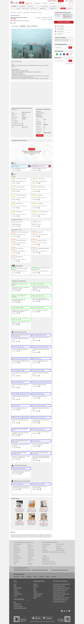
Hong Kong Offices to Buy (58, 596)
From (43, 6)
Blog (15, 602)
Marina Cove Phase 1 (60, 550)
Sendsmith (72, 63)
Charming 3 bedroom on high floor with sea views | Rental (19, 524)
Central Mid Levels (18, 558)
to (51, 6)
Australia (35, 584)
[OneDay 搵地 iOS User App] (36, 617)
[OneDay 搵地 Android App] (47, 617)
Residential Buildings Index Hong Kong (22, 570)
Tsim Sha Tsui (30, 552)
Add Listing (60, 0)
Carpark (53, 3)
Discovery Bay (17, 556)
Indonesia (54, 576)
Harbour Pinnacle (45, 558)
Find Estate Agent (18, 594)
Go (70, 47)
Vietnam (22, 576)
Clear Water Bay (17, 550)
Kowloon (44, 556)
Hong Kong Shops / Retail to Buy (60, 599)
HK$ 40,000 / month (19, 522)
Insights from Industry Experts (20, 608)
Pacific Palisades (32, 507)
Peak (29, 561)
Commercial (38, 3)
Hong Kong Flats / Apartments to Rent (61, 584)
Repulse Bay (30, 546)
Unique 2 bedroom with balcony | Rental (19, 511)
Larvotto (43, 548)
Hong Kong (16, 576)
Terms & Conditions (46, 621)
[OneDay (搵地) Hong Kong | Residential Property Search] (17, 2)
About (15, 584)
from (24, 8)
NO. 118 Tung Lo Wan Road (44, 521)
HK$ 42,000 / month (31, 509)
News (15, 586)
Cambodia (35, 586)
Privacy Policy (52, 621)
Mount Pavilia (59, 548)
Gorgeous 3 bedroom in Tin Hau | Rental (43, 511)
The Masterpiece (45, 560)
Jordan (29, 544)
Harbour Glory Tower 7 (31, 520)
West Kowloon (17, 552)
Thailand (35, 576)
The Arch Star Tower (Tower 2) (48, 561)
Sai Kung (16, 554)
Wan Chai (16, 546)
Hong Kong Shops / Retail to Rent (60, 590)
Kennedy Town (31, 554)
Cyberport (30, 563)
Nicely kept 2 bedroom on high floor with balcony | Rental (43, 526)
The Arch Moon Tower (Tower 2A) (49, 563)
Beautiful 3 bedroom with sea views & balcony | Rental (32, 524)
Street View (34, 26)
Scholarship (16, 592)
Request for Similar (64, 22)
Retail (60, 3)
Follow (40, 135)
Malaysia (48, 576)
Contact (15, 590)
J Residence (44, 546)
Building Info (23, 26)
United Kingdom (37, 596)
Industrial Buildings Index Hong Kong (59, 570)
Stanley (29, 548)
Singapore (41, 576)
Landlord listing (22, 6)
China (34, 588)
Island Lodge (19, 520)
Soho (15, 563)
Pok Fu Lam (16, 560)
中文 (73, 3)
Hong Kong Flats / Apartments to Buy (61, 594)
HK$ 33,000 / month (19, 509)
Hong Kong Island (46, 544)
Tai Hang (29, 558)
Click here (31, 149)
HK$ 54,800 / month (44, 523)
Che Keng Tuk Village (60, 552)
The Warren (19, 507)
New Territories (59, 544)
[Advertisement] (31, 93)
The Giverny (58, 546)
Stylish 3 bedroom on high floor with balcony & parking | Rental (31, 512)
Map (28, 26)
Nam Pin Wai (30, 560)
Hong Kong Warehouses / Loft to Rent (61, 588)
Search (63, 8)
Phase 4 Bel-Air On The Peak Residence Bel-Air (49, 552)
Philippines (28, 576)
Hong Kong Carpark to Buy (59, 601)
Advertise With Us (17, 588)
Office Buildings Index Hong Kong (40, 570)
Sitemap (15, 596)
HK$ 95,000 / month (31, 522)
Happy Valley (16, 548)
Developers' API (17, 604)
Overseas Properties (52, 0)
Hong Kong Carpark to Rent (59, 592)
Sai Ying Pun (16, 561)
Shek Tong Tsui (31, 556)
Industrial (45, 3)
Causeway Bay (31, 550)
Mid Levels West (17, 544)
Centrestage (44, 550)
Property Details (15, 26)
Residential (30, 3)
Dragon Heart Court (44, 507)
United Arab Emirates (38, 594)
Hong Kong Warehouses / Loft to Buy (61, 598)
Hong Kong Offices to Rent (59, 586)
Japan (34, 590)
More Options (68, 8)
